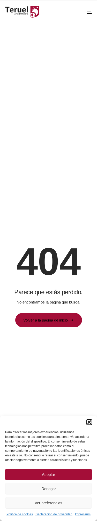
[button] (89, 422)
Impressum (83, 514)
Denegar (48, 489)
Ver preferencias (48, 503)
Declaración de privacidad (53, 514)
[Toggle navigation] (77, 11)
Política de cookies (19, 514)
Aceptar (48, 474)
